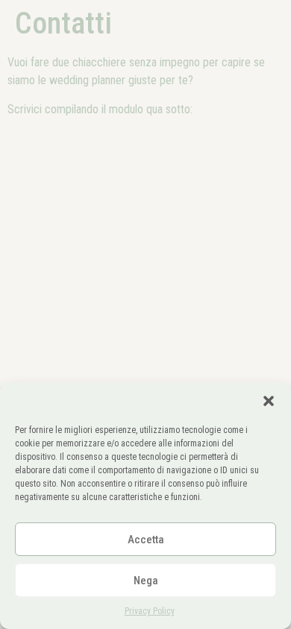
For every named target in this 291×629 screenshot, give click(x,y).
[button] (268, 400)
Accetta (146, 539)
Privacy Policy (150, 611)
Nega (146, 580)
